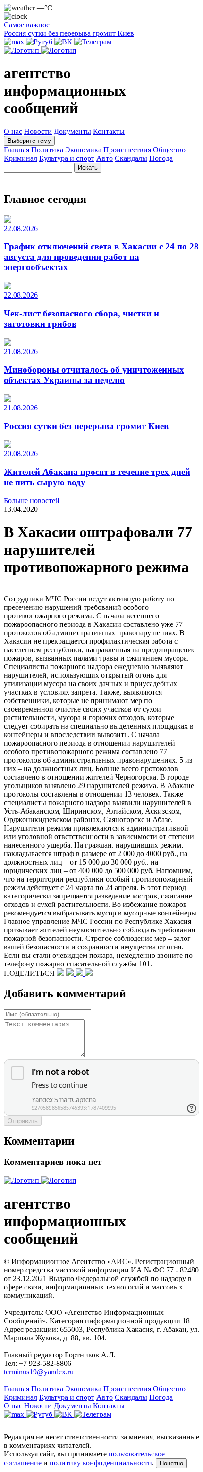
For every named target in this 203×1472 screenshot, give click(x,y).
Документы (72, 131)
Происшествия (127, 150)
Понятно (171, 1463)
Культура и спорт (66, 158)
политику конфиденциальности (101, 1463)
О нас (13, 131)
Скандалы (131, 158)
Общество (169, 150)
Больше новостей (31, 501)
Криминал (20, 158)
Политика (47, 150)
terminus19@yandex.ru (39, 1372)
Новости (38, 131)
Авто (104, 158)
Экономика (83, 150)
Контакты (109, 131)
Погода (161, 158)
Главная (16, 150)
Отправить (23, 1120)
